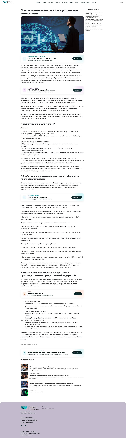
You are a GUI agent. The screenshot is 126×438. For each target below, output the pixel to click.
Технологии (64, 2)
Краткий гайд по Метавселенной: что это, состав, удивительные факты (94, 20)
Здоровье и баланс (85, 2)
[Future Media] (8, 2)
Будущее (57, 2)
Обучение (38, 2)
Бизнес (77, 2)
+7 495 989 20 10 (27, 422)
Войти (121, 2)
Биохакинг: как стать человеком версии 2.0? (94, 12)
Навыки (71, 2)
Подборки (50, 2)
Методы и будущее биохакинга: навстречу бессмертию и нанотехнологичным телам (94, 16)
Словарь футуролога (48, 408)
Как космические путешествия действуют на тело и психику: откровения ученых (93, 25)
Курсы (44, 2)
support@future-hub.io (29, 420)
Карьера (94, 2)
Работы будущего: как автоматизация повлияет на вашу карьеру (94, 29)
